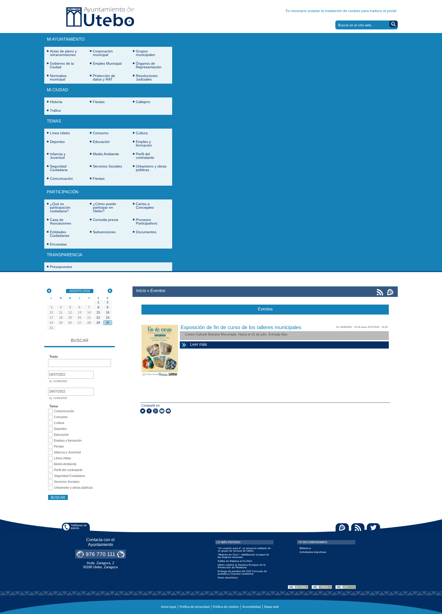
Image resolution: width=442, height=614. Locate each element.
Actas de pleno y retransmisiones (63, 53)
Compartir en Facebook (149, 411)
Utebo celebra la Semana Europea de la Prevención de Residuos (242, 566)
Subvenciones (104, 232)
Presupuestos (61, 267)
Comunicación (61, 178)
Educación (101, 142)
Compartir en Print (168, 411)
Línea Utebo (60, 133)
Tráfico (55, 110)
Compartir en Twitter (142, 411)
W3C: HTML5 (322, 587)
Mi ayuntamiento (65, 39)
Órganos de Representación (148, 65)
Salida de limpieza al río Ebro (235, 561)
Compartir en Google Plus (155, 411)
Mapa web (271, 607)
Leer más (254, 344)
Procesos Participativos (146, 221)
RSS (357, 527)
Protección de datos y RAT (104, 77)
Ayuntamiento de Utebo (100, 16)
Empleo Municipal (107, 63)
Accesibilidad (251, 607)
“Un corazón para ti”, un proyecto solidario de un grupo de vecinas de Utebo (244, 549)
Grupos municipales (145, 53)
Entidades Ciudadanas (59, 234)
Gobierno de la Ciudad (62, 65)
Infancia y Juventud (57, 156)
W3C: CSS (345, 587)
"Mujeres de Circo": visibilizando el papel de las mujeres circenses (243, 556)
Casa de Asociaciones (60, 221)
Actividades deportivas (313, 552)
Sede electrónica (228, 577)
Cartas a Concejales (145, 205)
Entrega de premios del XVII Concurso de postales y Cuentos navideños (242, 572)
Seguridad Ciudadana (59, 168)
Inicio (141, 290)
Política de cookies (226, 607)
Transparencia (64, 255)
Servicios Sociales (107, 166)
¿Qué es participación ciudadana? (60, 207)
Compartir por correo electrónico (161, 411)
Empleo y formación (144, 143)
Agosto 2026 (81, 291)
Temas (54, 121)
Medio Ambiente (106, 154)
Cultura (142, 133)
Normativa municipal (58, 77)
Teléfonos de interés (79, 527)
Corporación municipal (103, 53)
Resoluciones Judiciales (147, 77)
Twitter (373, 527)
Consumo (100, 133)
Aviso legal (168, 607)
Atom (342, 527)
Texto (53, 357)
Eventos (157, 290)
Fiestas (99, 102)
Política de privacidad (194, 607)
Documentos (146, 232)
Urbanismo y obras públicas (151, 168)
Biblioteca (305, 548)
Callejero (143, 102)
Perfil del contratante (145, 156)
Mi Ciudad (57, 90)
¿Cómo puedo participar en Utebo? (104, 207)
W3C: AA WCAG (298, 587)
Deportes (57, 142)
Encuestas (58, 244)
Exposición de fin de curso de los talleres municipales (241, 327)
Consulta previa (105, 220)
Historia (56, 102)
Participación (63, 192)
